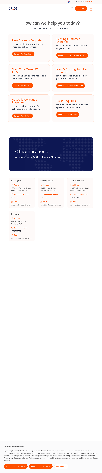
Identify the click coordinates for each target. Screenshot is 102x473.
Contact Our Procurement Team (70, 85)
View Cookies (61, 466)
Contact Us (81, 8)
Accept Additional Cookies (16, 466)
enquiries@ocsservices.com (21, 205)
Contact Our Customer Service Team (72, 55)
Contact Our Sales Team (23, 54)
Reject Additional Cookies (41, 466)
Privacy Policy (28, 458)
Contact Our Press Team (67, 114)
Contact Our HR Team (22, 85)
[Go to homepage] (13, 8)
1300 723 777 (88, 2)
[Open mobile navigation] (91, 8)
